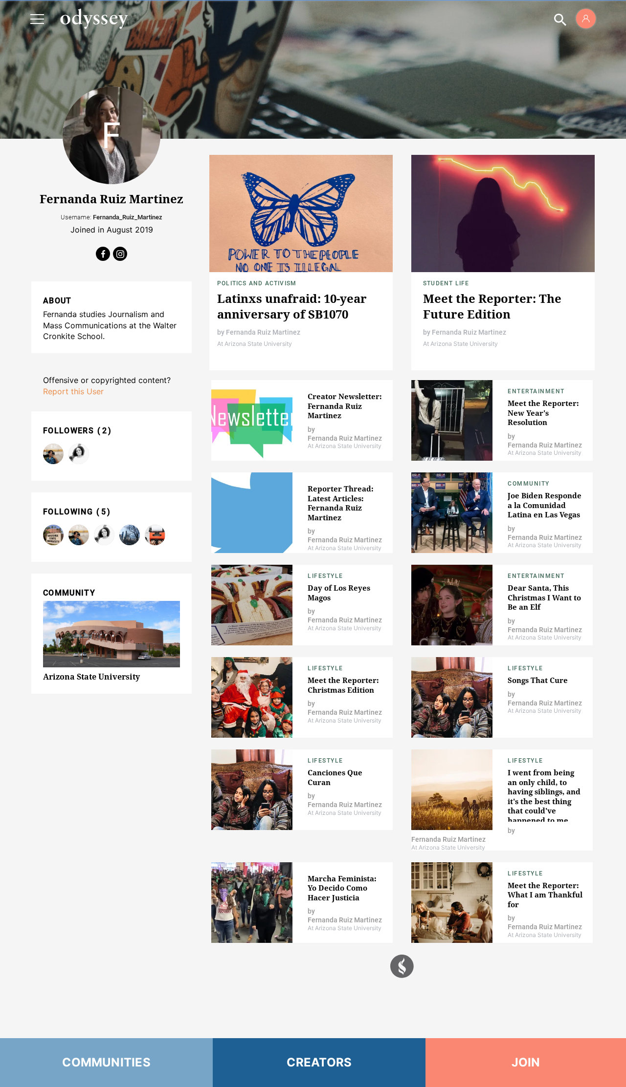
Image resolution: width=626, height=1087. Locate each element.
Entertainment (536, 391)
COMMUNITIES (106, 1062)
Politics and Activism (256, 283)
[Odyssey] (94, 18)
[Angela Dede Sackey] (78, 454)
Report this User (73, 391)
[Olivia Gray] (129, 535)
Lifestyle (325, 576)
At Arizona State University (254, 343)
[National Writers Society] (155, 535)
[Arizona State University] (53, 535)
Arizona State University (91, 676)
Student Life (446, 283)
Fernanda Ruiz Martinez (263, 332)
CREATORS (319, 1062)
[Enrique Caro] (53, 454)
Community (529, 483)
